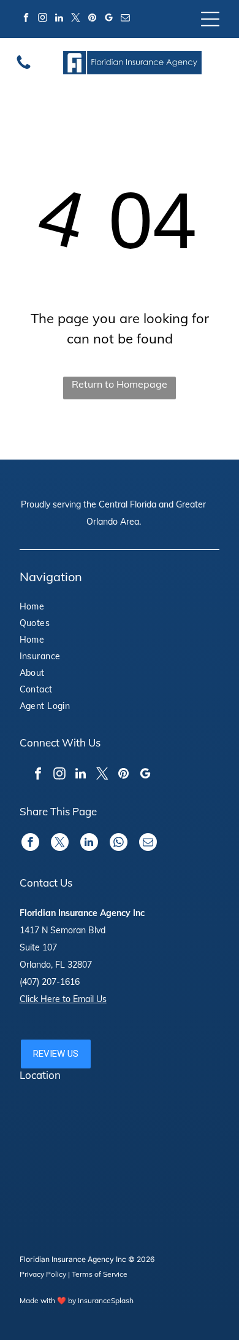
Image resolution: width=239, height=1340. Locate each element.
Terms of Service (99, 1274)
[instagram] (43, 19)
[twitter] (76, 19)
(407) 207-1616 (50, 981)
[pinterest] (92, 19)
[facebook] (26, 19)
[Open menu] (210, 19)
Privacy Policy (43, 1274)
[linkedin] (59, 19)
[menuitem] (55, 608)
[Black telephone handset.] (23, 67)
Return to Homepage (119, 384)
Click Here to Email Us (63, 999)
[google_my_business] (109, 19)
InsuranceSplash (106, 1300)
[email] (125, 19)
